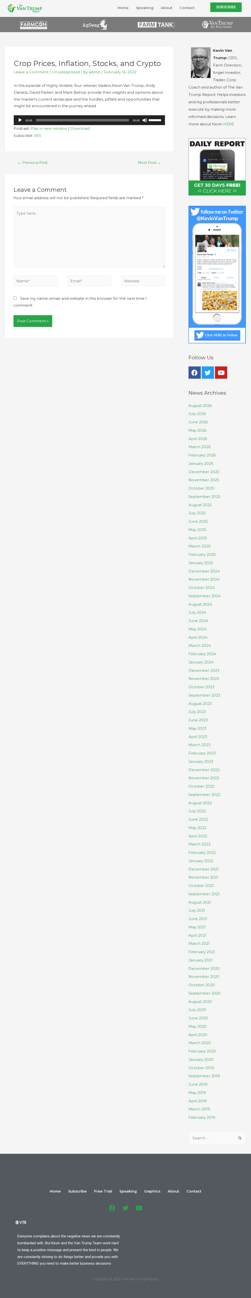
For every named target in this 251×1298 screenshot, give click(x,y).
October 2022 (201, 786)
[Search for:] (217, 1138)
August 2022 (200, 803)
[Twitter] (208, 372)
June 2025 (198, 521)
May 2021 (197, 927)
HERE (228, 124)
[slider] (156, 119)
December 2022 (203, 769)
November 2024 (203, 579)
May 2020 (197, 1026)
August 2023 (200, 703)
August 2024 (200, 604)
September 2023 (204, 695)
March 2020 (199, 1042)
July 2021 (196, 910)
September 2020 (204, 993)
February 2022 (202, 852)
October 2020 (201, 985)
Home (123, 8)
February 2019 (201, 1117)
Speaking (144, 8)
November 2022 (203, 778)
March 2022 (199, 844)
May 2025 (197, 529)
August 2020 (200, 1001)
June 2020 (198, 1018)
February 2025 (202, 554)
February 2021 (201, 951)
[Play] (20, 120)
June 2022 (198, 819)
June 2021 (197, 918)
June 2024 (198, 620)
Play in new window (49, 128)
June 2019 (197, 1084)
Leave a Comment (31, 72)
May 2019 (197, 1092)
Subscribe (77, 1191)
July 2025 (197, 513)
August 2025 (200, 505)
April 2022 (197, 836)
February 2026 (202, 455)
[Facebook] (194, 372)
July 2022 (197, 811)
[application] (89, 120)
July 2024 (197, 612)
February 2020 (202, 1051)
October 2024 (201, 587)
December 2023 (203, 670)
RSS (37, 135)
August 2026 (200, 405)
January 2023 (200, 761)
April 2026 (197, 438)
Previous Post (33, 162)
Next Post (149, 162)
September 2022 (204, 794)
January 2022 (200, 860)
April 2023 (197, 736)
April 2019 (197, 1101)
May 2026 (197, 430)
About (166, 8)
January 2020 (200, 1059)
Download (80, 128)
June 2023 (198, 720)
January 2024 (200, 662)
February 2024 (202, 653)
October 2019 (201, 1067)
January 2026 (200, 463)
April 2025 (197, 538)
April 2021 (197, 935)
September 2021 (204, 894)
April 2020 (197, 1034)
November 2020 (203, 976)
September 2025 (204, 496)
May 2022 (197, 827)
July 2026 (197, 413)
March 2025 (199, 546)
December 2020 (204, 968)
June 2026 (198, 422)
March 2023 (199, 744)
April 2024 (197, 637)
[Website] (143, 281)
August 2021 (199, 902)
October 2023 (201, 687)
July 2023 (197, 711)
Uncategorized (66, 72)
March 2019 (199, 1109)
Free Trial (103, 1191)
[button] (226, 7)
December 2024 (204, 571)
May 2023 (197, 728)
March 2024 (199, 645)
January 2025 (200, 562)
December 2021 (203, 869)
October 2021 (201, 885)
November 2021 (203, 877)
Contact (187, 8)
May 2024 (197, 629)
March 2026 (199, 446)
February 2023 (202, 753)
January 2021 (200, 960)
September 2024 (204, 596)
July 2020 (197, 1009)
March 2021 (199, 943)
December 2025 (203, 471)
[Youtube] (221, 372)
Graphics (152, 1191)
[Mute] (144, 120)
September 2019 (204, 1076)
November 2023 (203, 678)
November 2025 (203, 480)
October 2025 (201, 488)
